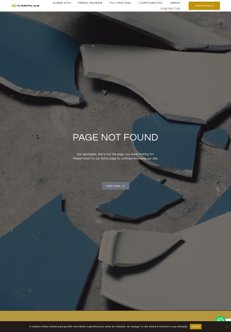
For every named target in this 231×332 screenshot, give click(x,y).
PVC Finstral (120, 2)
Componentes (151, 2)
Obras (175, 2)
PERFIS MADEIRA (90, 2)
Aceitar (196, 326)
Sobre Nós (62, 2)
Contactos (170, 8)
